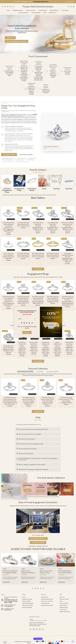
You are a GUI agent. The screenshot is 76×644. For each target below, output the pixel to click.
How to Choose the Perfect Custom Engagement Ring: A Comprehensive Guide (46, 571)
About (45, 12)
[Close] (60, 308)
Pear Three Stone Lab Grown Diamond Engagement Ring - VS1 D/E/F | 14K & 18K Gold (38, 227)
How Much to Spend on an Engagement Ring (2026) (10, 571)
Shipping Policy (64, 607)
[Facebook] (2, 6)
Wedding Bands (54, 10)
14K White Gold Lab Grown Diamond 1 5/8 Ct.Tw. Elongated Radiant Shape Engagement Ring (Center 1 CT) (67, 301)
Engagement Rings (18, 10)
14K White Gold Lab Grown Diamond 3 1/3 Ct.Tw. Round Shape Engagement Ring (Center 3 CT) (23, 300)
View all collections (38, 172)
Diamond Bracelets (27, 607)
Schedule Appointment (47, 599)
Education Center (64, 599)
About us (62, 597)
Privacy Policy (63, 609)
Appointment (52, 12)
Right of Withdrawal (65, 611)
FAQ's (61, 601)
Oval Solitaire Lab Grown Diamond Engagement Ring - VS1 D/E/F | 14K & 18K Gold (69, 347)
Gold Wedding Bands (27, 603)
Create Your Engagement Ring (24, 1)
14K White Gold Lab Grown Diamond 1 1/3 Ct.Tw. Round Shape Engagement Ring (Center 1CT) (38, 300)
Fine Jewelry (65, 10)
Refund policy (63, 605)
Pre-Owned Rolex (36, 12)
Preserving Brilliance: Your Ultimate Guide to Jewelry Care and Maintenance (65, 571)
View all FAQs (37, 420)
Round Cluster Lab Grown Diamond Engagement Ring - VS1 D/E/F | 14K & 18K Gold (34, 347)
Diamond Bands (26, 601)
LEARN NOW (6, 582)
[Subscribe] (45, 619)
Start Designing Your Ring (9, 154)
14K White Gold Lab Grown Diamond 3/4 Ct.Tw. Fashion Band (23, 255)
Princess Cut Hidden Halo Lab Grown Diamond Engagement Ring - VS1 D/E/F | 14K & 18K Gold (68, 227)
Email (31, 619)
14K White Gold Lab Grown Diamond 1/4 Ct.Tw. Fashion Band (23, 224)
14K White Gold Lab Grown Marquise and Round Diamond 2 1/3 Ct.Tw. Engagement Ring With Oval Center (8, 227)
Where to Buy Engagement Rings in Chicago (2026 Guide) (28, 571)
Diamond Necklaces (27, 605)
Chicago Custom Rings (47, 605)
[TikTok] (7, 6)
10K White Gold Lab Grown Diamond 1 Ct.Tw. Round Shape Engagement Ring (53, 299)
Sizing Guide (44, 597)
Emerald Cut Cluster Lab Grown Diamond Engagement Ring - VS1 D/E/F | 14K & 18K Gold (22, 348)
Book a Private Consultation (26, 154)
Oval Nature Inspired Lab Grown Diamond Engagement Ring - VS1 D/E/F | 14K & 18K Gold (67, 258)
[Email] (10, 6)
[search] (68, 6)
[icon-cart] (73, 6)
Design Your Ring (30, 10)
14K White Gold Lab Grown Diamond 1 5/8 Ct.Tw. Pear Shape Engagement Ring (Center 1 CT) (47, 401)
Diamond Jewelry (23, 12)
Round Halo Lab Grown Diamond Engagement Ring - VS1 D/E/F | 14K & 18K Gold (8, 349)
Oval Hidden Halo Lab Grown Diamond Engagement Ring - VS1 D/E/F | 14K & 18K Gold (52, 227)
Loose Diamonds (42, 10)
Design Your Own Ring (47, 601)
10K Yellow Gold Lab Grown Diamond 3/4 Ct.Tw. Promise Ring (38, 255)
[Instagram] (5, 6)
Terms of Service (64, 603)
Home (8, 10)
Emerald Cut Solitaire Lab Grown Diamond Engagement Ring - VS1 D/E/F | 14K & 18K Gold (46, 348)
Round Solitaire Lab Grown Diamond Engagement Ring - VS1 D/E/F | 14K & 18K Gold (57, 348)
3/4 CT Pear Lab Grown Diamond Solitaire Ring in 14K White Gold (8, 256)
